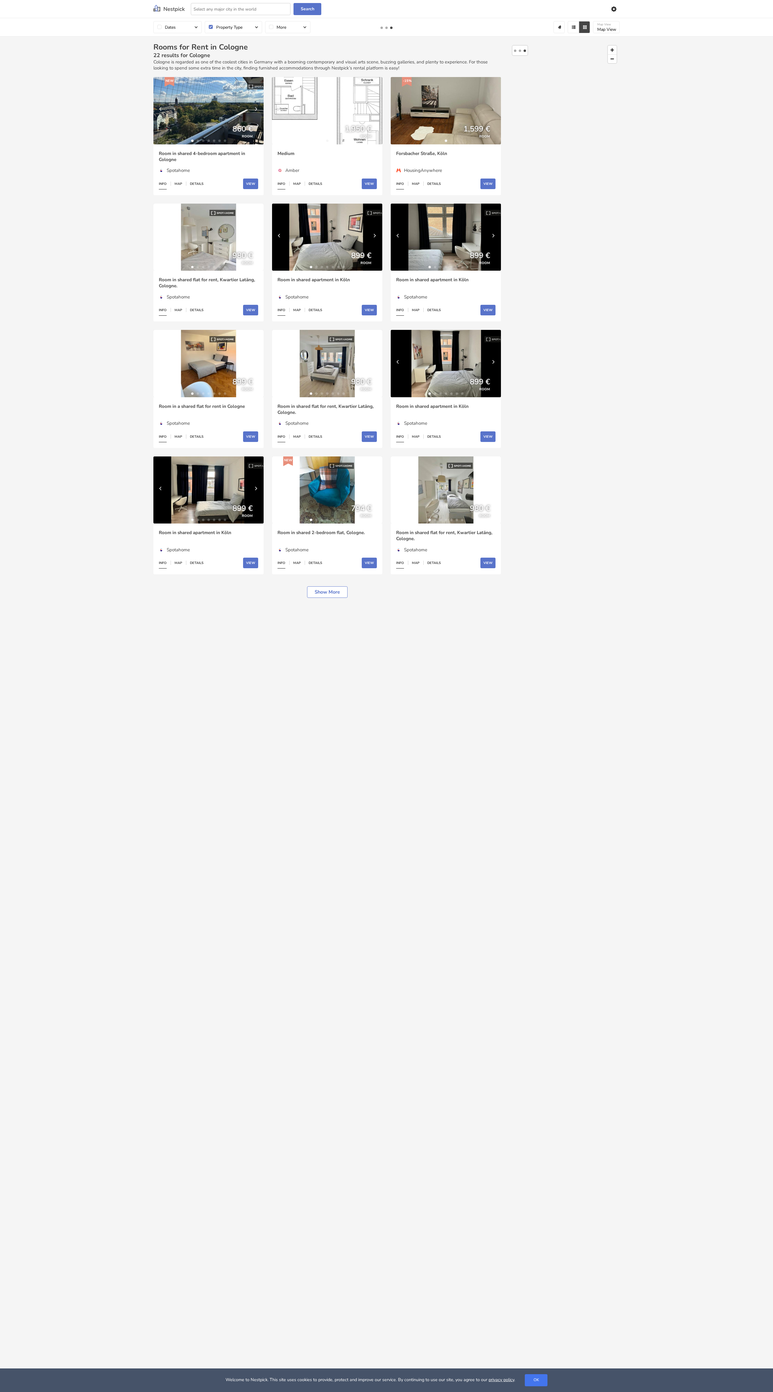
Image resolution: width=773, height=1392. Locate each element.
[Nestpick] (169, 9)
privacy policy (501, 1380)
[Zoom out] (612, 58)
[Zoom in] (612, 50)
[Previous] (160, 110)
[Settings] (614, 9)
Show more (327, 592)
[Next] (256, 110)
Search (307, 9)
